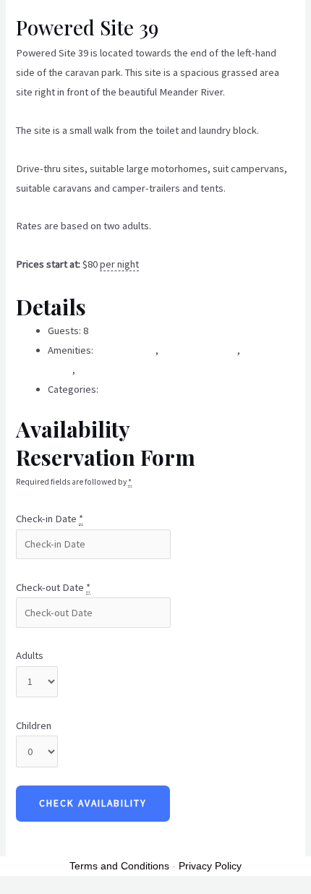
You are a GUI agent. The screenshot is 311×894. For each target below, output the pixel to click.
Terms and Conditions (119, 866)
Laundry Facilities (199, 350)
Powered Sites (133, 389)
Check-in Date (49, 518)
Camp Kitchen (125, 350)
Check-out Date (53, 587)
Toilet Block (102, 369)
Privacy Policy (210, 866)
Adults (29, 655)
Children (33, 725)
